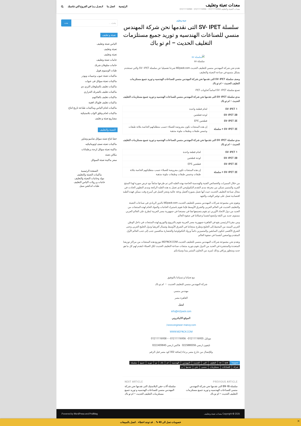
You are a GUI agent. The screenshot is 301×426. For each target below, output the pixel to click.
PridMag (93, 414)
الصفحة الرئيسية (89, 170)
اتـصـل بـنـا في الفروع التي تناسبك (85, 6)
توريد (150, 363)
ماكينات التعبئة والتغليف (89, 174)
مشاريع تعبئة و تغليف (106, 118)
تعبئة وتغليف (181, 20)
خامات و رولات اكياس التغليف (89, 182)
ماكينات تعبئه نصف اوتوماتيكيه (101, 144)
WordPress (79, 414)
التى (205, 363)
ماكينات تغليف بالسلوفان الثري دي (99, 86)
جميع (142, 363)
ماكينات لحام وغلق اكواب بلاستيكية (99, 113)
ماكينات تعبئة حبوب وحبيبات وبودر (99, 75)
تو (156, 363)
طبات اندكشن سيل (89, 186)
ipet (226, 363)
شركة (235, 367)
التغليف (213, 363)
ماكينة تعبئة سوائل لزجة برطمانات (99, 149)
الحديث (196, 363)
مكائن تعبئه (111, 154)
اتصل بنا (111, 6)
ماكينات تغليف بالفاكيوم (104, 97)
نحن (196, 367)
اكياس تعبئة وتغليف (107, 43)
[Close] (298, 420)
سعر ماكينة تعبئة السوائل (104, 160)
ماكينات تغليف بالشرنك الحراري (100, 91)
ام (168, 363)
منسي (204, 367)
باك (161, 363)
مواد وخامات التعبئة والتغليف (89, 178)
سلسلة (134, 363)
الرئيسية (123, 6)
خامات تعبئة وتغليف (106, 59)
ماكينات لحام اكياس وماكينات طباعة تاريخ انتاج (92, 107)
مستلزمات (214, 367)
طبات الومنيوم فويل (106, 70)
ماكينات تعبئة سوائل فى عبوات (101, 81)
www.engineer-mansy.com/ (181, 324)
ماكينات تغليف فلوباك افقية (103, 102)
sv (220, 363)
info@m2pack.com (181, 311)
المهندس (186, 363)
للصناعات (226, 367)
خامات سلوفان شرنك (106, 65)
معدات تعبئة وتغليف (223, 5)
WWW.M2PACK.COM (181, 331)
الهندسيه (175, 363)
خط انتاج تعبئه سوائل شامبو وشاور (99, 138)
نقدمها (188, 367)
